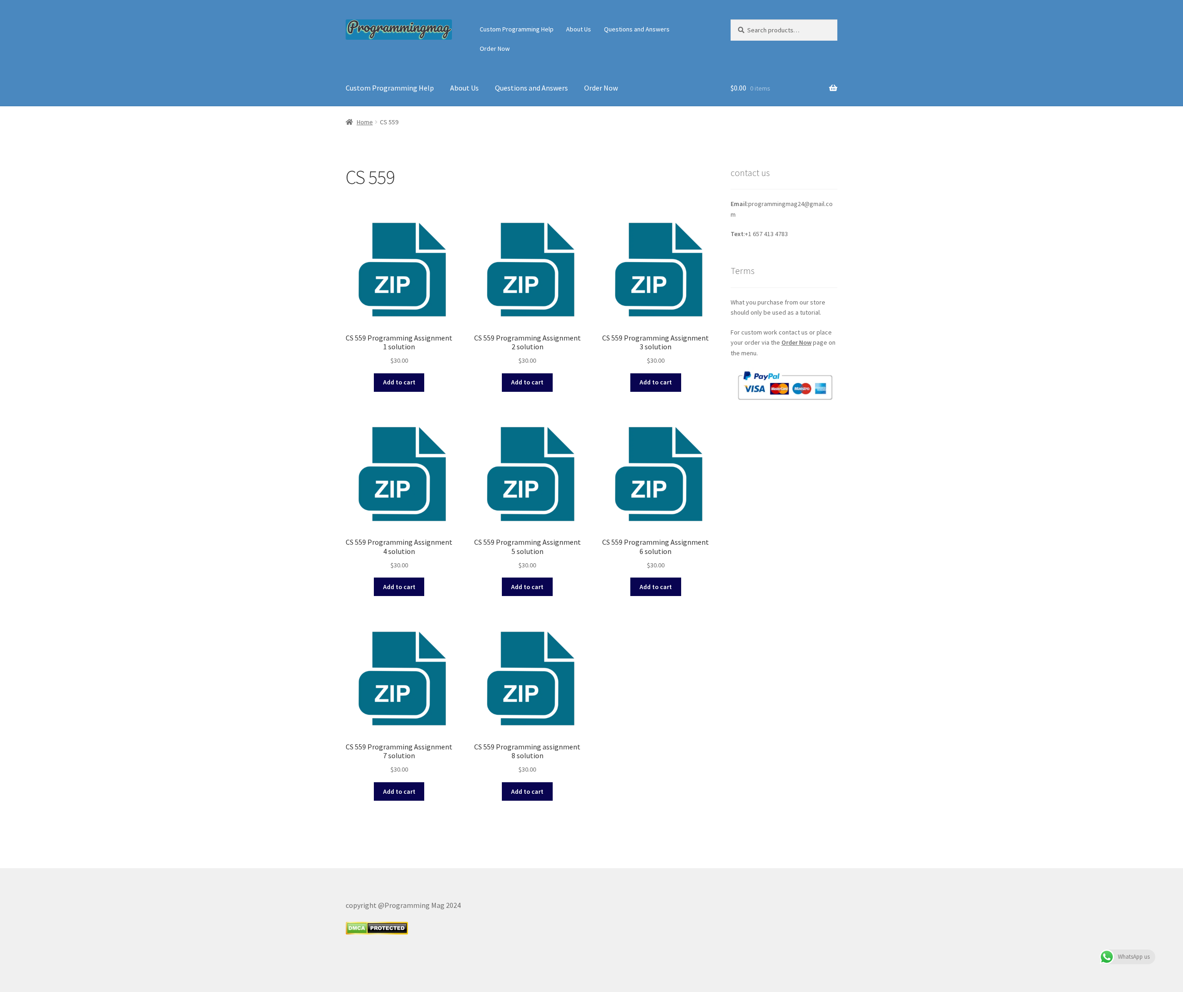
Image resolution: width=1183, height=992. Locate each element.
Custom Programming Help (517, 29)
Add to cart (399, 382)
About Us (578, 29)
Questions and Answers (637, 29)
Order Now (495, 48)
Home (365, 122)
